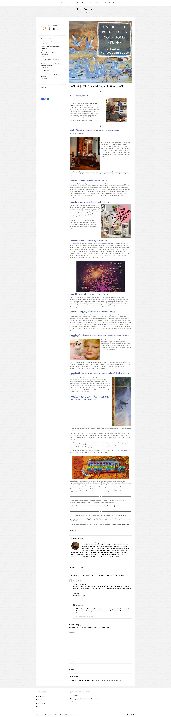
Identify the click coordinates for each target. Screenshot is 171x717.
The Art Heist (45, 70)
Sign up (72, 519)
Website (71, 669)
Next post (83, 567)
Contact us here (75, 695)
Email (71, 662)
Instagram (41, 703)
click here (88, 120)
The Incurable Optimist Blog (76, 2)
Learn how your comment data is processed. (107, 680)
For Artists (116, 2)
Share (72, 530)
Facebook (41, 699)
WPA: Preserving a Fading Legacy (50, 59)
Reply (88, 599)
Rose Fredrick (85, 9)
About (63, 2)
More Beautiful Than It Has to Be (51, 42)
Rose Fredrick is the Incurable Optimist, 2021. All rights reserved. (61, 714)
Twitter (40, 706)
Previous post (74, 567)
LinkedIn (41, 696)
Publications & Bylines (95, 2)
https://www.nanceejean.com (111, 506)
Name (71, 654)
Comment (72, 632)
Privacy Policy (40, 714)
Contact (107, 2)
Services (55, 2)
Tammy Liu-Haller (78, 581)
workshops (123, 515)
